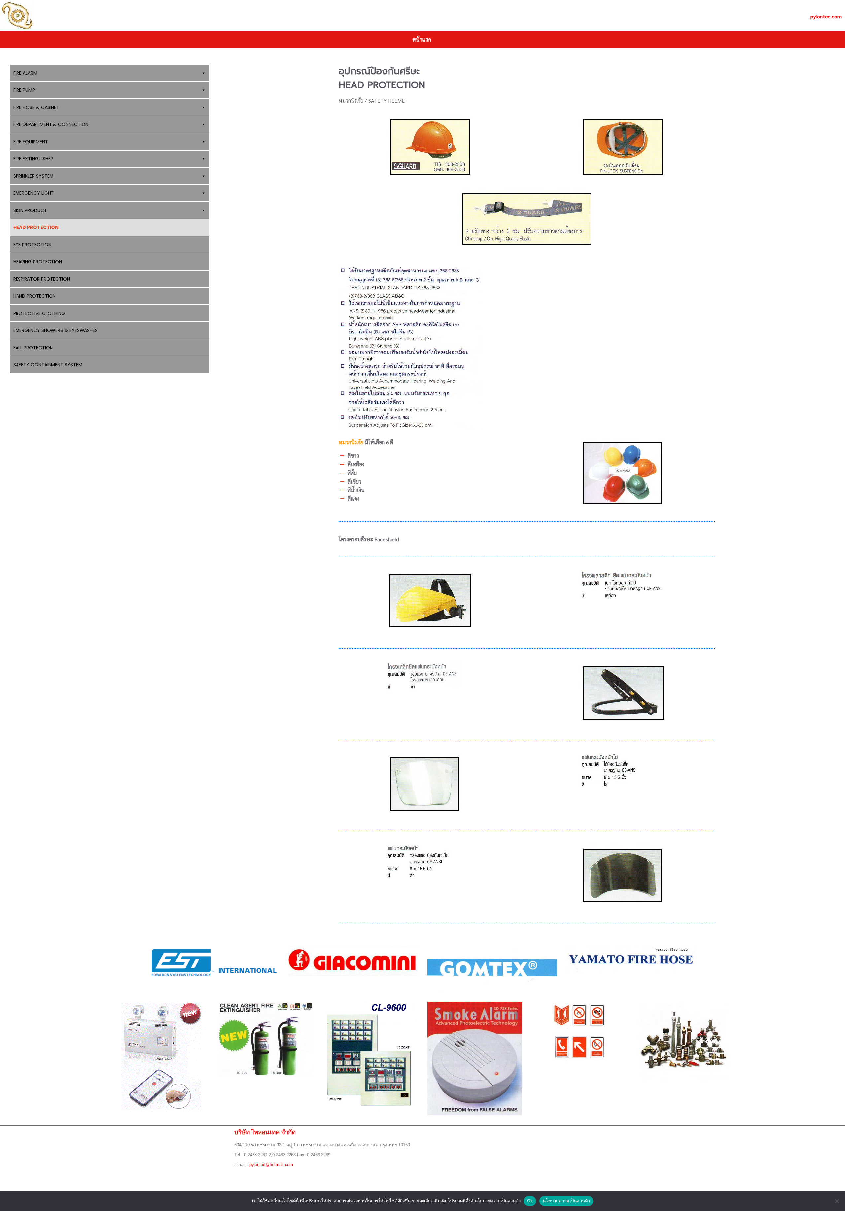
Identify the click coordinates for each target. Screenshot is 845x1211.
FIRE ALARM (25, 73)
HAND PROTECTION (34, 296)
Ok (530, 1200)
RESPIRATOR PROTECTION (41, 279)
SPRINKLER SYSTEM (33, 176)
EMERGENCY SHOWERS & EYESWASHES (55, 330)
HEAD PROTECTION (36, 227)
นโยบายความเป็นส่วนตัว (566, 1200)
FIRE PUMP (24, 90)
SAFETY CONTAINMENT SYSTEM (47, 364)
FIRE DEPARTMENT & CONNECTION (50, 124)
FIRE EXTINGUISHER (33, 158)
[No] (836, 1201)
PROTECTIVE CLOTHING (39, 313)
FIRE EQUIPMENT (30, 141)
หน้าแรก (421, 39)
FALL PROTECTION (33, 347)
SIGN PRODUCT (30, 210)
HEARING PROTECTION (37, 261)
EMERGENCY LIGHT (33, 193)
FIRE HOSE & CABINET (36, 107)
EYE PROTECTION (32, 244)
